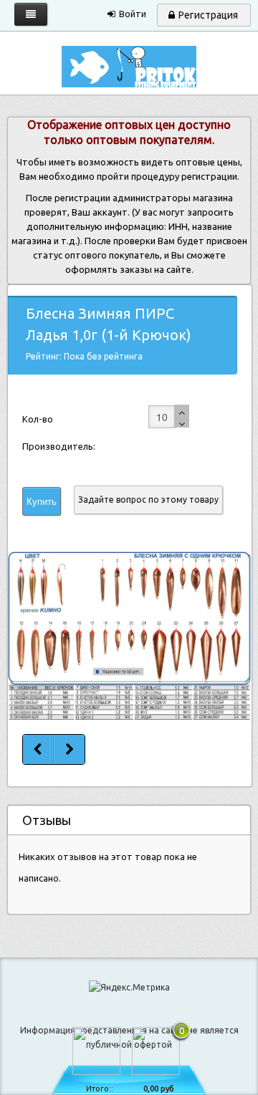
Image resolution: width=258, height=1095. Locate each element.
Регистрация (208, 15)
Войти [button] (132, 14)
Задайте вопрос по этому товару (148, 499)
